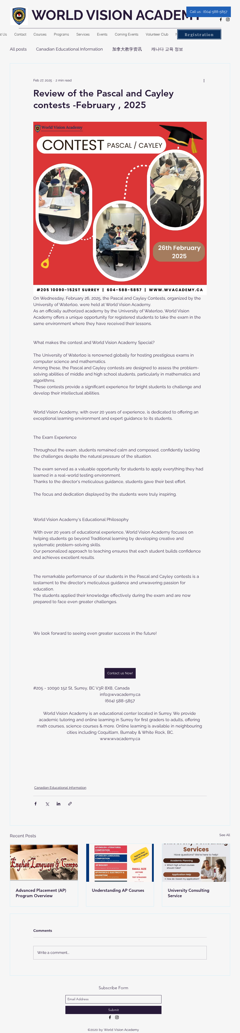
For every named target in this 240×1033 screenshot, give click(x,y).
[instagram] (227, 19)
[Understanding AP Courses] (120, 863)
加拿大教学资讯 (127, 49)
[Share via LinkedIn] (58, 803)
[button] (40, 34)
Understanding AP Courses (118, 890)
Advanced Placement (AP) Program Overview (41, 893)
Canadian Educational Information (69, 49)
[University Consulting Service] (196, 863)
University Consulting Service (188, 893)
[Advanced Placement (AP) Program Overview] (44, 863)
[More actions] (204, 80)
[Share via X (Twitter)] (47, 803)
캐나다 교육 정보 (167, 49)
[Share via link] (70, 803)
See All (224, 835)
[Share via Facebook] (35, 803)
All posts (18, 49)
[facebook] (220, 19)
